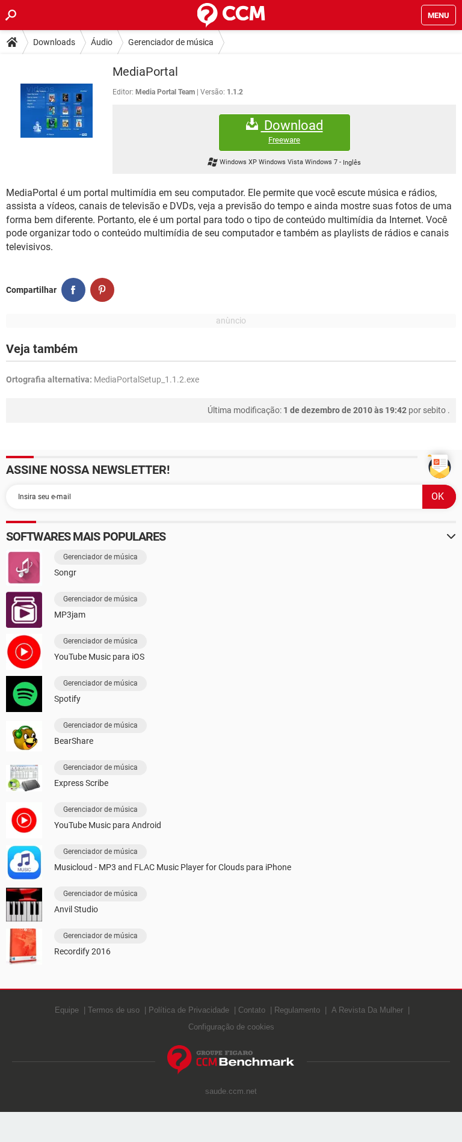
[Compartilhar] (73, 290)
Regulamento (297, 1010)
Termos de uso (114, 1010)
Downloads (54, 42)
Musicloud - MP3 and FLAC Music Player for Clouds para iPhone (172, 867)
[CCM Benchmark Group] (231, 1060)
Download (292, 131)
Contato (251, 1010)
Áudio (101, 42)
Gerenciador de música (171, 42)
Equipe (67, 1010)
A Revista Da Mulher (367, 1010)
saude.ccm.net (231, 1091)
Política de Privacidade (189, 1010)
